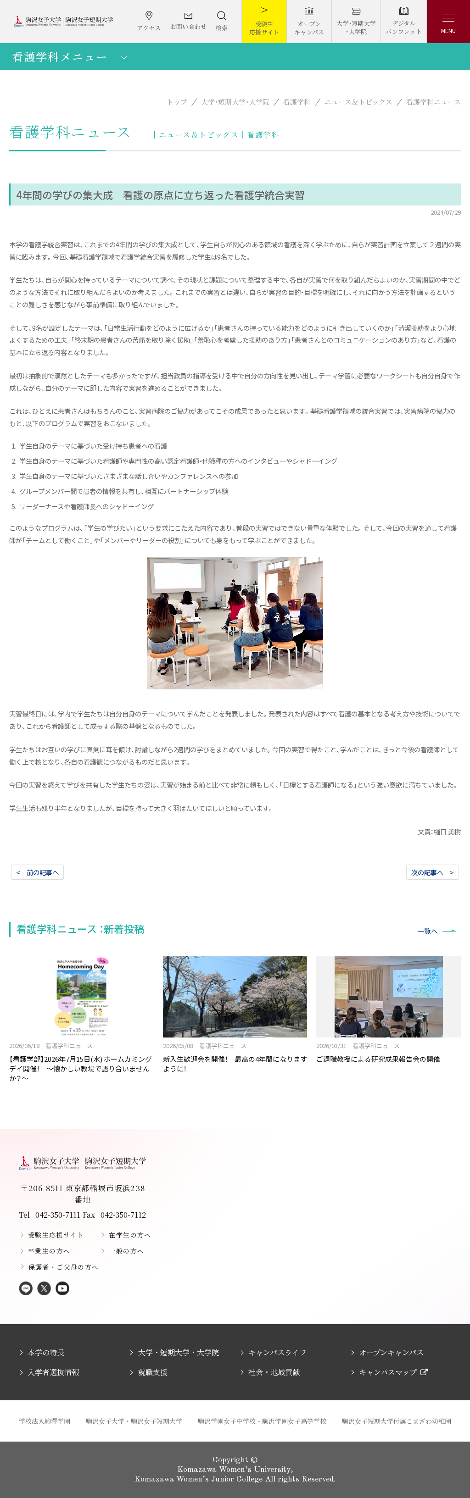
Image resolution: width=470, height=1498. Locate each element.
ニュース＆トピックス (358, 101)
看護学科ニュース (433, 101)
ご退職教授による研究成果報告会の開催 (378, 1052)
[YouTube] (62, 1289)
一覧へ (427, 931)
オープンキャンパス (391, 1352)
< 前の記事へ (37, 872)
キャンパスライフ (277, 1352)
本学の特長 (46, 1352)
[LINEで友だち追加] (26, 1289)
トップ (177, 101)
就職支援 (152, 1372)
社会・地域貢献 (274, 1372)
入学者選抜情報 (53, 1372)
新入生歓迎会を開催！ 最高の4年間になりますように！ (235, 1057)
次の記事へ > (432, 872)
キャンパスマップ (388, 1372)
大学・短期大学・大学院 (235, 101)
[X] (44, 1289)
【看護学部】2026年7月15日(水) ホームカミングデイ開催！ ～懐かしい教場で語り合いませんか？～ (80, 1062)
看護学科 (297, 101)
